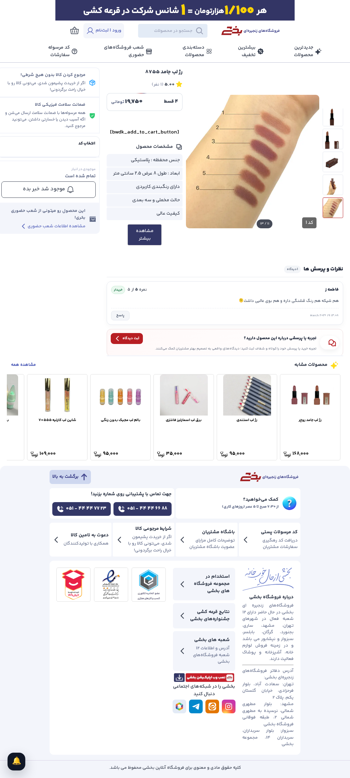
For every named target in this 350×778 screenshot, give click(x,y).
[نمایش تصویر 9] (333, 162)
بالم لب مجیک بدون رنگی (120, 420)
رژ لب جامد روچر (310, 420)
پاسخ (120, 315)
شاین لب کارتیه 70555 (57, 420)
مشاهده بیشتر (144, 234)
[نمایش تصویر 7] (333, 116)
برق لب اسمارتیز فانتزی (184, 420)
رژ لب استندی (247, 420)
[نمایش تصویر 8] (333, 139)
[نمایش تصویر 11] (333, 207)
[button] (171, 31)
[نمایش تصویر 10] (333, 185)
